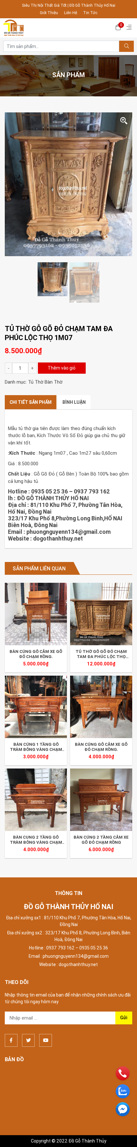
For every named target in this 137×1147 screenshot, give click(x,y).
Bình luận (74, 402)
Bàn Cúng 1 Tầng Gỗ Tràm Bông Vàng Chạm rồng (36, 747)
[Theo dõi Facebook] (11, 1040)
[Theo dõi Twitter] (28, 1040)
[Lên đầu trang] (123, 1131)
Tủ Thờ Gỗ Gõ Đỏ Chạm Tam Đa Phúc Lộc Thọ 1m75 (101, 654)
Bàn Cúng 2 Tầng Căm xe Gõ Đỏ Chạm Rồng (101, 840)
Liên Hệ (70, 12)
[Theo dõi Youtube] (45, 1040)
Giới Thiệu (49, 12)
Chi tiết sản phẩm (31, 402)
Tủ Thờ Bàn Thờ (45, 382)
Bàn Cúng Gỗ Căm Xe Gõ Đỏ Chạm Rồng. (36, 654)
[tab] (30, 402)
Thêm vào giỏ (62, 368)
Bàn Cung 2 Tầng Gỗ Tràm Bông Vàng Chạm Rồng (36, 840)
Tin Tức (90, 12)
